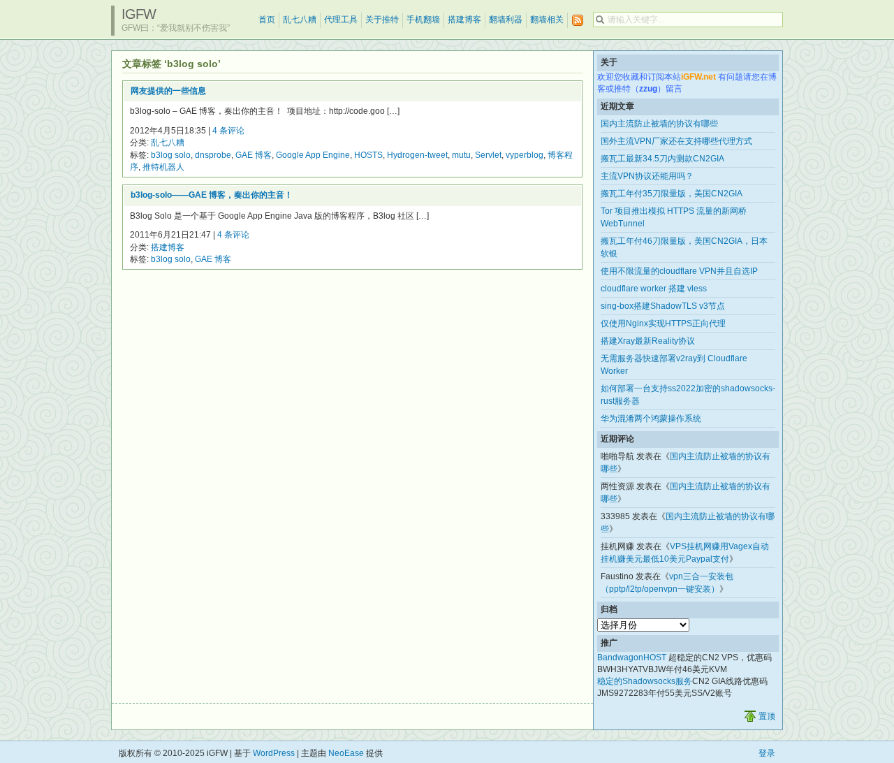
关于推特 (382, 19)
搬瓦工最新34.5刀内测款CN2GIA (662, 159)
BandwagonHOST (631, 657)
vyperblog (524, 155)
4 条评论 (228, 131)
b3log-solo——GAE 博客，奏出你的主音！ (212, 195)
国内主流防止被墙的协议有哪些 (659, 124)
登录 (767, 753)
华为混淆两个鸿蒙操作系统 (651, 418)
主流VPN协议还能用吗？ (647, 176)
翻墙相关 (547, 19)
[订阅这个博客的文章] (577, 21)
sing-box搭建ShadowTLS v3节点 (663, 306)
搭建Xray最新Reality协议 (648, 341)
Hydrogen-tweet (417, 155)
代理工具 (341, 19)
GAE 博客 (253, 155)
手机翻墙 (423, 19)
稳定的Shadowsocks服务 (644, 681)
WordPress (274, 753)
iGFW (139, 14)
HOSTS (368, 155)
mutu (461, 155)
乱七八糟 (299, 19)
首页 (266, 19)
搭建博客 (464, 19)
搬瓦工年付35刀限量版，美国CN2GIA (671, 193)
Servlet (488, 155)
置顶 (767, 716)
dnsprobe (213, 155)
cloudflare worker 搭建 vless (654, 288)
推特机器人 (163, 167)
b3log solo (171, 155)
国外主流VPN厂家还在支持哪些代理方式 (676, 141)
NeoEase (346, 753)
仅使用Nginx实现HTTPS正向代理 (663, 323)
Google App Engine (313, 155)
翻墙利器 (505, 19)
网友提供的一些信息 (168, 91)
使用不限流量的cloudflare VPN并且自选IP (679, 271)
